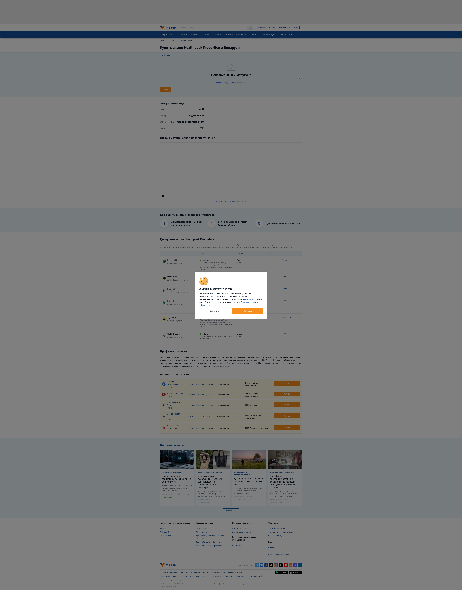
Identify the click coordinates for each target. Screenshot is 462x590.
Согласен (247, 311)
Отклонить (214, 311)
